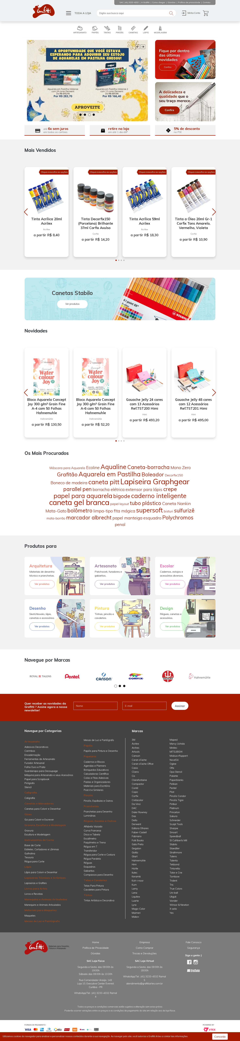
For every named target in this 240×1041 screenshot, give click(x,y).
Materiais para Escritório (97, 785)
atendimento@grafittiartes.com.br (144, 983)
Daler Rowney (139, 812)
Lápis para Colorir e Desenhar (40, 872)
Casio (135, 767)
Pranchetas (91, 806)
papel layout (119, 504)
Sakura (173, 816)
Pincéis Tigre (177, 800)
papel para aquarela (83, 496)
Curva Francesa (92, 830)
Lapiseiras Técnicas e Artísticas (45, 877)
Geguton (136, 848)
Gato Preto (138, 844)
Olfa (172, 767)
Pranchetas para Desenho (98, 811)
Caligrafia (30, 792)
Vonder (174, 900)
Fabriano (137, 836)
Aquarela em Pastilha (110, 474)
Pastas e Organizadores (97, 782)
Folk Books (138, 840)
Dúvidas (95, 953)
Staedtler (175, 848)
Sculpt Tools (176, 824)
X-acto (173, 908)
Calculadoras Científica (96, 773)
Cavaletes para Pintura (96, 889)
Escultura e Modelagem (37, 834)
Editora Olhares (140, 828)
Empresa (144, 942)
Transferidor (90, 850)
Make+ (135, 916)
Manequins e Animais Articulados (45, 899)
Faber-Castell (139, 832)
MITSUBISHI (176, 751)
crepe (170, 489)
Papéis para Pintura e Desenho (101, 750)
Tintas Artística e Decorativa (99, 900)
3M (133, 739)
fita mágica (124, 511)
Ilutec (134, 872)
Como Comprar (144, 947)
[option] (87, 80)
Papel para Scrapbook (36, 779)
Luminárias (90, 815)
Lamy (135, 888)
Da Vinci (136, 804)
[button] (26, 212)
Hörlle (135, 868)
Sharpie (174, 828)
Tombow (174, 876)
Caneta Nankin (176, 503)
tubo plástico (145, 503)
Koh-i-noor (138, 880)
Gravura (28, 830)
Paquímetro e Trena (95, 842)
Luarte (135, 900)
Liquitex (136, 896)
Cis (133, 775)
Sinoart (173, 832)
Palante (174, 775)
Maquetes (29, 915)
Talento (174, 860)
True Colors (176, 888)
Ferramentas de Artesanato (39, 759)
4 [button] (94, 115)
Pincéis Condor (178, 796)
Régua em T (90, 846)
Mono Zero (181, 467)
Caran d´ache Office (142, 763)
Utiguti (173, 896)
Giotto (135, 852)
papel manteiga (127, 518)
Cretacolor (137, 800)
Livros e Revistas (33, 893)
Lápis (27, 866)
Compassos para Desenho (98, 874)
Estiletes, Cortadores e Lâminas (41, 849)
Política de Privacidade (95, 947)
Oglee (173, 763)
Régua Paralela (92, 858)
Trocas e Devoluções (144, 953)
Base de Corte (32, 845)
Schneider (175, 820)
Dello (134, 820)
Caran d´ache (139, 759)
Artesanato (32, 741)
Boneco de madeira (69, 482)
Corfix (135, 796)
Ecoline (93, 467)
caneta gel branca (79, 502)
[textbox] (136, 13)
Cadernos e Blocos (94, 761)
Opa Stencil (176, 771)
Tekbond (174, 864)
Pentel (173, 788)
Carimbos (29, 750)
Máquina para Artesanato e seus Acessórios (48, 775)
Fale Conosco (193, 942)
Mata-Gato (56, 511)
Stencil (28, 787)
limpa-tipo (103, 511)
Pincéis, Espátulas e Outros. (98, 800)
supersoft (149, 510)
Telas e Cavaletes (95, 880)
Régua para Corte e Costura (99, 854)
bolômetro (79, 510)
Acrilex (135, 743)
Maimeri (136, 912)
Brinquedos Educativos (96, 769)
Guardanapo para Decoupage (41, 771)
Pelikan (173, 784)
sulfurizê (184, 510)
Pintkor (173, 804)
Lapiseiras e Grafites (35, 883)
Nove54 (174, 759)
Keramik (136, 876)
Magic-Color (138, 908)
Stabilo (173, 844)
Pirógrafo (29, 783)
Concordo (220, 1036)
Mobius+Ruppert (179, 755)
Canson (136, 755)
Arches (135, 747)
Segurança (193, 947)
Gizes (28, 814)
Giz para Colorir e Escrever (39, 819)
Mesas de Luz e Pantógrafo (42, 921)
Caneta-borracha (148, 467)
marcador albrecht (89, 517)
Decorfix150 (174, 475)
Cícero (135, 771)
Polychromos (177, 517)
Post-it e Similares (93, 790)
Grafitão (67, 474)
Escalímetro (90, 838)
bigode (121, 496)
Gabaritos (89, 870)
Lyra (134, 904)
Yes (172, 912)
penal (120, 524)
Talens (173, 856)
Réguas (88, 862)
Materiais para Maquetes (40, 910)
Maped (173, 739)
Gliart (134, 856)
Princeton (175, 812)
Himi (134, 864)
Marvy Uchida (177, 743)
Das (134, 816)
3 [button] (89, 115)
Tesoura (28, 857)
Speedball (175, 836)
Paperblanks (176, 780)
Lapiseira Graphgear (154, 481)
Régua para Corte (34, 861)
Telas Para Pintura (94, 885)
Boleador (153, 474)
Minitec (173, 747)
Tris (171, 884)
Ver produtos (72, 304)
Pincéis (88, 795)
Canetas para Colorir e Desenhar (42, 808)
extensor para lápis (144, 489)
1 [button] (80, 115)
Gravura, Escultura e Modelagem (45, 825)
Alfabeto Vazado (93, 826)
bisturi (168, 511)
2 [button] (85, 115)
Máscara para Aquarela (67, 468)
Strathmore (176, 852)
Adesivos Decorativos (36, 747)
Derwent (136, 824)
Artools (136, 751)
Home (95, 942)
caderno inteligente (158, 496)
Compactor (138, 784)
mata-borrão (56, 518)
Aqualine (113, 467)
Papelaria (90, 756)
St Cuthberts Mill (178, 840)
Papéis (88, 745)
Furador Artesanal (34, 763)
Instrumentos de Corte (39, 840)
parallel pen (77, 489)
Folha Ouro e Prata (34, 767)
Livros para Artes (35, 888)
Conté (135, 788)
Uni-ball (174, 892)
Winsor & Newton (179, 904)
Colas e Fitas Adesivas (96, 777)
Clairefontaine (139, 780)
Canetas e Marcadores (39, 803)
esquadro (152, 518)
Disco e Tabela (92, 834)
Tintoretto (175, 868)
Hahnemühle (139, 860)
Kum (134, 884)
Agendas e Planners (95, 765)
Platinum (174, 808)
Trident (173, 880)
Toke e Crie (176, 872)
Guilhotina (29, 853)
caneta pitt (103, 482)
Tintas (88, 895)
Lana (134, 892)
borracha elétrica (109, 489)
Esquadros (89, 866)
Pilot (172, 792)
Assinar (180, 706)
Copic (135, 792)
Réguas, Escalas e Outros (100, 821)
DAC (134, 808)
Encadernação (32, 755)
